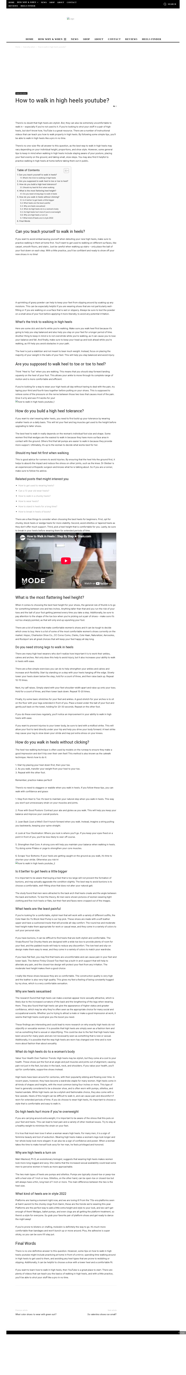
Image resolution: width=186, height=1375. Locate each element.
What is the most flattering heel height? (37, 191)
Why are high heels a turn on (35, 215)
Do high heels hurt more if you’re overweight (42, 212)
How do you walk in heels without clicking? (39, 197)
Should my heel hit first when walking (38, 187)
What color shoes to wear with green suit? (36, 1314)
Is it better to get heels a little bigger (38, 200)
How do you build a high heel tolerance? (38, 184)
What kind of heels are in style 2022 (38, 218)
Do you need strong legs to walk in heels (40, 194)
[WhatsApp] (38, 113)
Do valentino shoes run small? (102, 1314)
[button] (169, 4)
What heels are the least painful (37, 203)
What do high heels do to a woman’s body (41, 209)
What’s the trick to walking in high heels (39, 178)
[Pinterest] (32, 113)
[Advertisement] (93, 70)
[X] (25, 113)
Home (17, 47)
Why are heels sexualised (34, 206)
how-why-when (29, 47)
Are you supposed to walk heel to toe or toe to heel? (43, 181)
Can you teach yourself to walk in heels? (38, 175)
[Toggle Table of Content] (65, 170)
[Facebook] (18, 113)
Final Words (24, 221)
